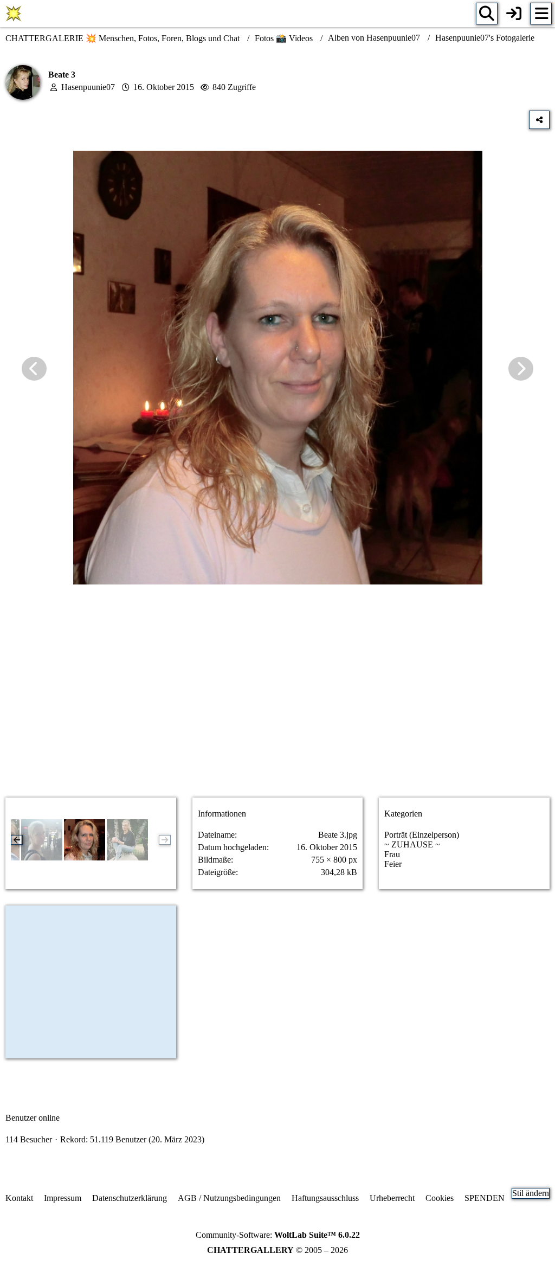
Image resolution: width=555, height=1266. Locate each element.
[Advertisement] (277, 703)
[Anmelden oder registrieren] (514, 13)
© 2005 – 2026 (277, 1250)
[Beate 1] (127, 839)
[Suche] (487, 13)
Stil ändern (530, 1193)
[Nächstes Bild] (520, 369)
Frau (392, 854)
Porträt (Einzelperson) (421, 834)
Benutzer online (32, 1117)
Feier (393, 864)
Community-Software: (278, 1234)
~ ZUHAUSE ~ (412, 844)
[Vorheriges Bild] (34, 369)
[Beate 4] (41, 839)
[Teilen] (539, 120)
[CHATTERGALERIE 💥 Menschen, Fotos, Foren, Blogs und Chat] (13, 13)
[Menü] (541, 13)
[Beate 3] (84, 839)
